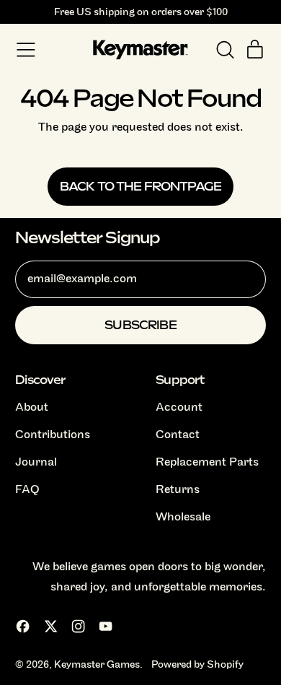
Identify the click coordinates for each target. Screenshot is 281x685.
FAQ (27, 489)
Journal (36, 462)
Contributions (52, 434)
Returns (178, 489)
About (31, 407)
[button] (225, 50)
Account (179, 407)
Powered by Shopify (197, 664)
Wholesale (183, 517)
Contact (178, 434)
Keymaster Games (97, 664)
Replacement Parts (207, 462)
